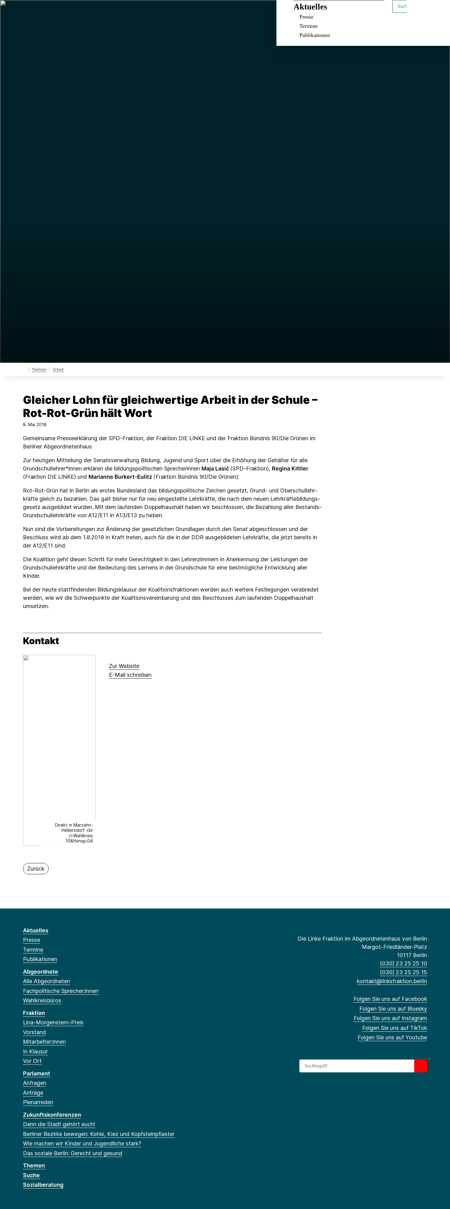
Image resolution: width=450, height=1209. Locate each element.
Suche (31, 1175)
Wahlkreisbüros (42, 1000)
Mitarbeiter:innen (44, 1041)
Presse (306, 17)
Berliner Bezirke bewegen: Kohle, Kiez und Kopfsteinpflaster (98, 1134)
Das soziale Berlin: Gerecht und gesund (72, 1153)
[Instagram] (46, 13)
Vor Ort (32, 1061)
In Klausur (35, 1051)
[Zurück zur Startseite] (24, 369)
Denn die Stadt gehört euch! (59, 1124)
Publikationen (314, 35)
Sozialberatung (43, 1184)
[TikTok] (56, 13)
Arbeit (58, 369)
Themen (39, 369)
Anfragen (34, 1083)
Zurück (35, 868)
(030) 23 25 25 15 (403, 972)
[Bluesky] (36, 13)
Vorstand (34, 1032)
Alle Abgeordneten (46, 981)
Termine (308, 26)
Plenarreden (38, 1102)
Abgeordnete (40, 971)
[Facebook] (26, 13)
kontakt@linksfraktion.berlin (392, 981)
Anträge (33, 1092)
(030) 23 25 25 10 (403, 963)
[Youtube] (66, 13)
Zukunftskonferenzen (52, 1114)
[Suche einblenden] (419, 13)
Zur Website (124, 666)
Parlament (36, 1073)
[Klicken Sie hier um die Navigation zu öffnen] (437, 13)
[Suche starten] (420, 1066)
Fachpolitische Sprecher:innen (60, 991)
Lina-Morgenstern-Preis (53, 1022)
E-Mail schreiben (130, 675)
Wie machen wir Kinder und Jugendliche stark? (82, 1143)
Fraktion (34, 1013)
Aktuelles (310, 6)
